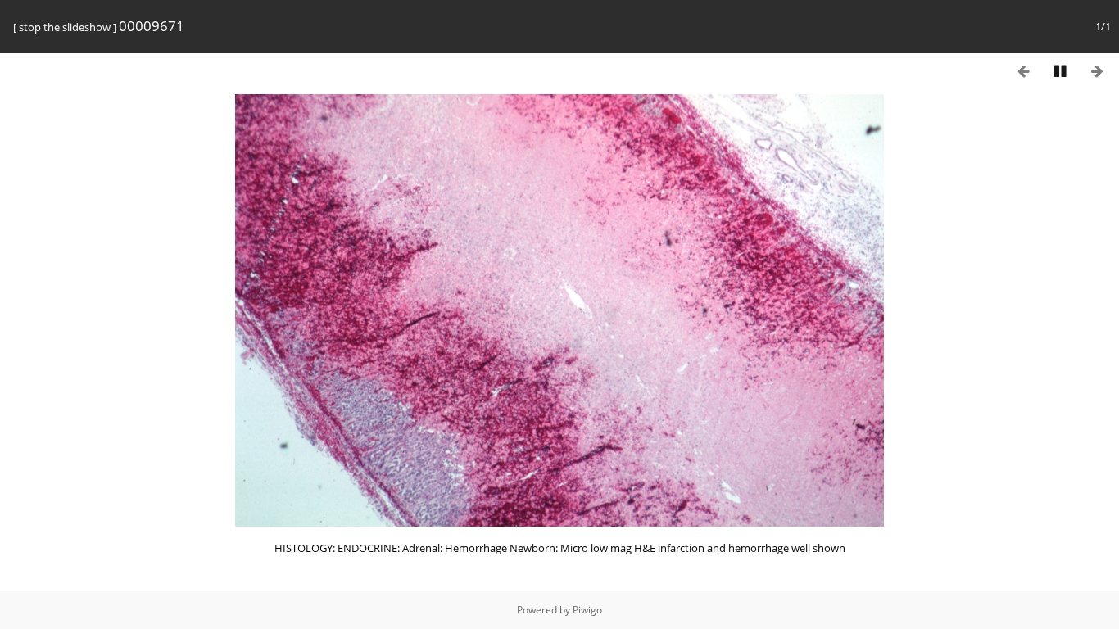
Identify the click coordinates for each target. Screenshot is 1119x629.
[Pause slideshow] (1060, 70)
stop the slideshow (65, 27)
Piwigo (587, 610)
